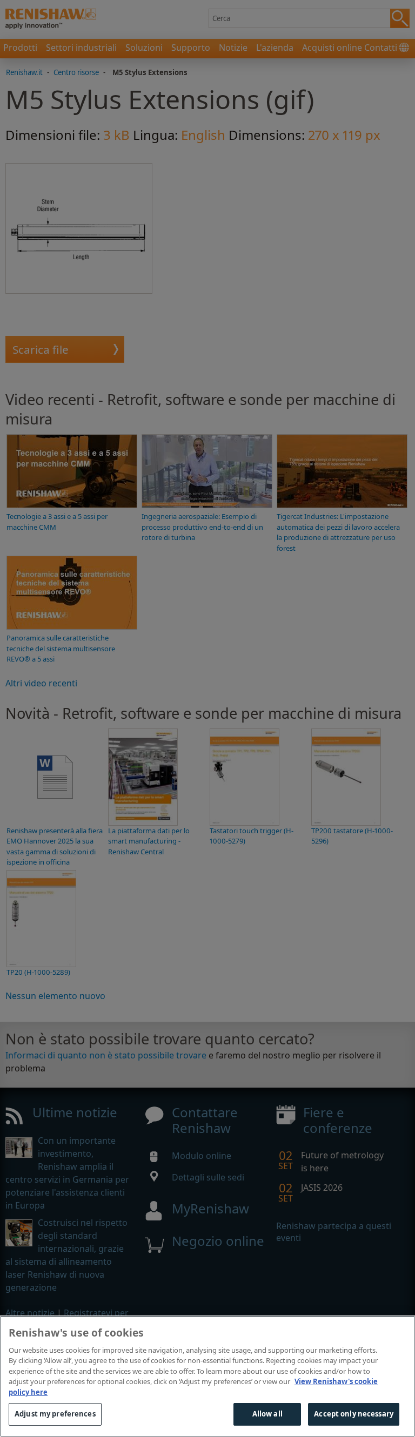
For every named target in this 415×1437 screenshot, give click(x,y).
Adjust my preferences (55, 1414)
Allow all (267, 1414)
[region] (207, 1376)
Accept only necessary (353, 1414)
